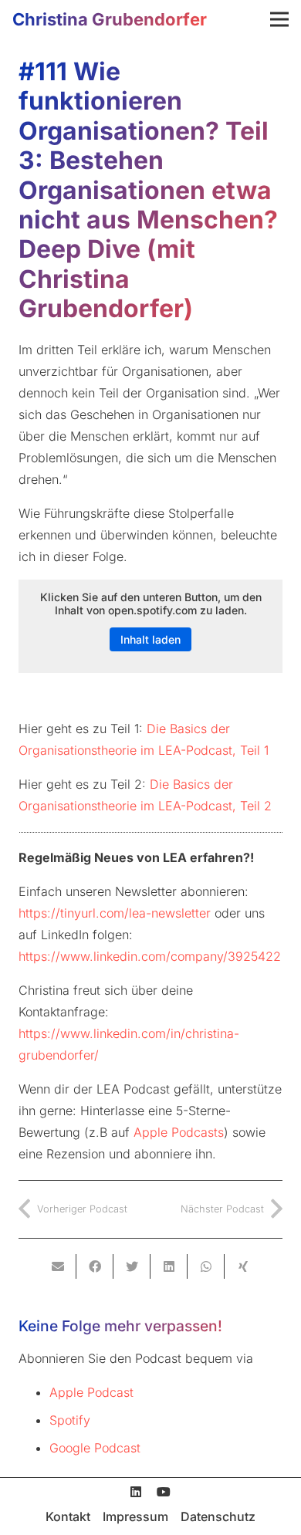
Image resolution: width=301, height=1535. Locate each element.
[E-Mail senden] (57, 1266)
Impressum (135, 1516)
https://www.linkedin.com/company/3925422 (150, 956)
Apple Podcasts (179, 1132)
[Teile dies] (94, 1266)
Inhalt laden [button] (150, 639)
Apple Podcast (91, 1392)
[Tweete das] (131, 1266)
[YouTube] (164, 1492)
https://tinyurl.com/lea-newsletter (115, 913)
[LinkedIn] (135, 1492)
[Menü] (279, 19)
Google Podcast (94, 1448)
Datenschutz (218, 1516)
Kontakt (68, 1516)
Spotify (69, 1420)
